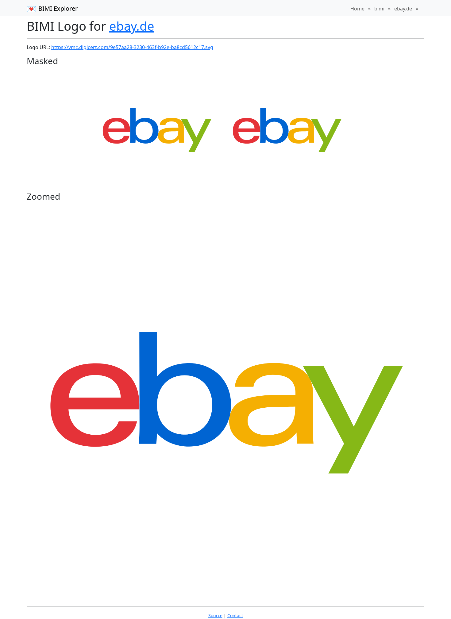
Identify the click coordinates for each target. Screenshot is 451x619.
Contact (235, 615)
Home (357, 8)
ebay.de (403, 8)
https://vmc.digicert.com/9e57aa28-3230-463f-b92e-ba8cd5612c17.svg (132, 47)
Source (215, 615)
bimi (379, 8)
